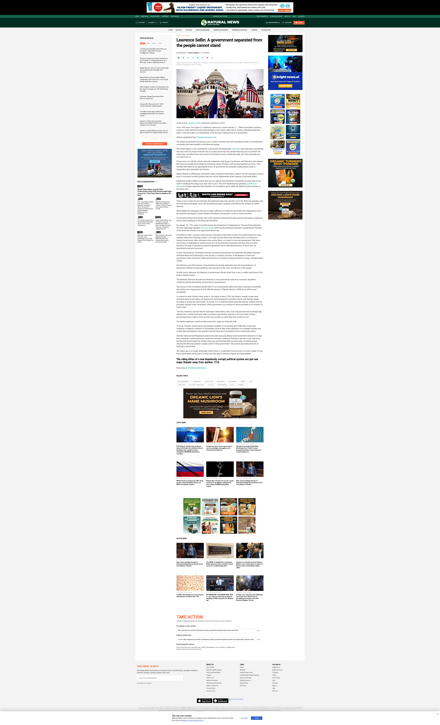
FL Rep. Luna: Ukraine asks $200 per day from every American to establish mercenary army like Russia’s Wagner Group (249, 597)
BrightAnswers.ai (262, 16)
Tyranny (199, 65)
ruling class (236, 149)
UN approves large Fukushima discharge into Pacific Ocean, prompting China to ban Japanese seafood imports (248, 449)
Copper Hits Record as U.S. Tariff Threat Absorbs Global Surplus (151, 105)
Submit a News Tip (212, 685)
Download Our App (276, 16)
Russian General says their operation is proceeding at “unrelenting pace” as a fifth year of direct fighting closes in (154, 60)
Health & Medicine (202, 30)
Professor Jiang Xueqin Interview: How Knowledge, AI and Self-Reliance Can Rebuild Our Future (146, 238)
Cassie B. (217, 444)
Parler (274, 675)
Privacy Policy (210, 688)
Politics (179, 30)
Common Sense (207, 228)
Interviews (165, 16)
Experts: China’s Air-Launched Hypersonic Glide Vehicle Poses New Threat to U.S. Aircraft (153, 123)
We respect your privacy (144, 683)
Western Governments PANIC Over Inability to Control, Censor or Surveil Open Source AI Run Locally (164, 205)
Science (254, 30)
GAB (273, 688)
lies (234, 63)
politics (179, 65)
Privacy (184, 707)
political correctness (251, 63)
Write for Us (210, 678)
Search (302, 16)
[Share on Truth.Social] (203, 58)
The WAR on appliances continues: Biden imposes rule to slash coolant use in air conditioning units (219, 564)
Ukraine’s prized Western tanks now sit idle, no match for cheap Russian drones (154, 131)
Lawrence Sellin (194, 123)
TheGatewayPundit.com (206, 137)
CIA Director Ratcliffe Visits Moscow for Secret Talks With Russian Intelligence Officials (153, 51)
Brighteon (144, 16)
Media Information (212, 680)
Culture (189, 30)
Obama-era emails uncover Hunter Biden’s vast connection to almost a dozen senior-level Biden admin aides (249, 565)
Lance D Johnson (249, 444)
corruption (205, 63)
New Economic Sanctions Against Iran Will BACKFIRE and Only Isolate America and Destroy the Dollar (164, 238)
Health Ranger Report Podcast (249, 675)
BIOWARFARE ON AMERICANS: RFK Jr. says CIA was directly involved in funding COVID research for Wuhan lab (219, 597)
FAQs (294, 16)
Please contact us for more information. (189, 649)
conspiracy (197, 63)
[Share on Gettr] (207, 58)
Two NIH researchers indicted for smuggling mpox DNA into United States (152, 113)
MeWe (274, 685)
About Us (287, 16)
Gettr (273, 680)
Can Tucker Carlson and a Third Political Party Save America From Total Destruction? (146, 222)
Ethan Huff (188, 444)
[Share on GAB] (198, 58)
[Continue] (180, 678)
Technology (266, 30)
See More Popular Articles (155, 144)
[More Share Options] (212, 58)
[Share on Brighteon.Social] (178, 58)
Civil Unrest (186, 35)
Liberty (230, 63)
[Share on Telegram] (193, 58)
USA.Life (275, 691)
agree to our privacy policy (193, 720)
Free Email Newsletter (213, 672)
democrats (213, 63)
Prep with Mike (155, 16)
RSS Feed (243, 685)
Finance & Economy (221, 30)
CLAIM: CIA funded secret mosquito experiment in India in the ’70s (190, 595)
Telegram (275, 672)
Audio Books (175, 16)
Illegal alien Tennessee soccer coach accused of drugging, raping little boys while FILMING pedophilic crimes (220, 483)
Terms (189, 707)
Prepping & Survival (239, 30)
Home (137, 16)
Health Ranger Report (146, 182)
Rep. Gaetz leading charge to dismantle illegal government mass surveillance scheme (249, 482)
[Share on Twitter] (188, 58)
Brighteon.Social (277, 670)
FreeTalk (275, 683)
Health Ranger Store (246, 672)
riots (193, 65)
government (222, 63)
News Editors (194, 53)
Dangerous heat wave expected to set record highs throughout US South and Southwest (219, 448)
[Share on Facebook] (183, 58)
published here (200, 710)
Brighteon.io (276, 667)
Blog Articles (244, 683)
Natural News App (245, 678)
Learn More (244, 718)
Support (208, 675)
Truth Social (276, 678)
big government (186, 63)
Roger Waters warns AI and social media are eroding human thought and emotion (154, 70)
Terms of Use (210, 691)
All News (242, 670)
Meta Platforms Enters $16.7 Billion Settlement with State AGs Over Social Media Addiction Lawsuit (154, 79)
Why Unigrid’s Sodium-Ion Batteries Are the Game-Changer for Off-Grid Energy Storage (154, 89)
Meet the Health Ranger (213, 670)
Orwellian (239, 63)
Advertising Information (213, 683)
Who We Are (210, 667)
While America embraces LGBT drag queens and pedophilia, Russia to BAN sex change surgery (189, 482)
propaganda (186, 65)
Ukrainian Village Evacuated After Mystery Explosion (152, 97)
